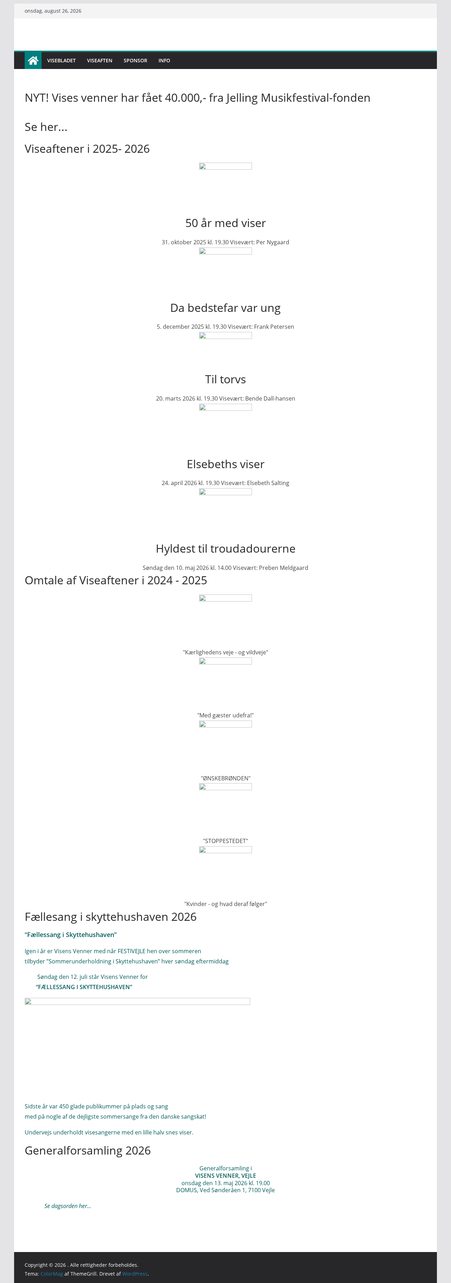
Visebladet (61, 60)
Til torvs (225, 378)
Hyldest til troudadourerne (226, 548)
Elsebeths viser (226, 463)
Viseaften (99, 60)
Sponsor (135, 60)
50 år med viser (225, 222)
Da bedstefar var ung (225, 307)
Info (164, 60)
